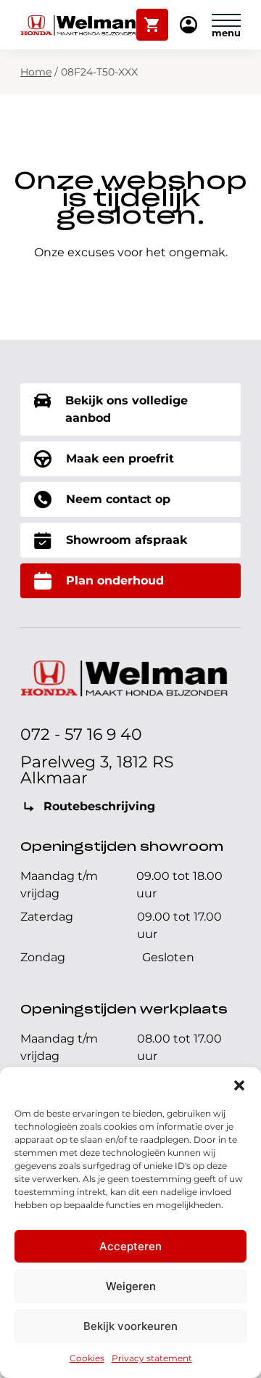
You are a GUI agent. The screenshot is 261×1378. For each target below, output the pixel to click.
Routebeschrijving (99, 806)
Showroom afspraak (126, 540)
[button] (239, 1085)
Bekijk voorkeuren (130, 1326)
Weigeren (131, 1286)
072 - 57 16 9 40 (81, 734)
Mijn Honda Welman (188, 25)
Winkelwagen (152, 18)
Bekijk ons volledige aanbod (126, 409)
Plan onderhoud (115, 580)
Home (35, 71)
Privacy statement (152, 1358)
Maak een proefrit (120, 458)
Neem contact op (118, 499)
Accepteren (130, 1246)
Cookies (87, 1358)
